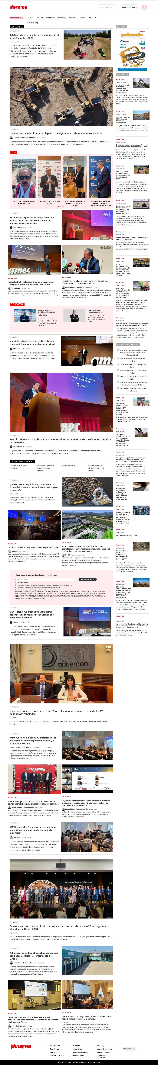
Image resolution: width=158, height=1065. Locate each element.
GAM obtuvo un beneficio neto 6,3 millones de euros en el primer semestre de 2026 (132, 325)
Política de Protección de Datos (48, 590)
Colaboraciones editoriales (102, 1056)
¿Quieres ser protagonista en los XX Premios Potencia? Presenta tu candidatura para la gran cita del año (34, 487)
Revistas (92, 18)
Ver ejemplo (51, 575)
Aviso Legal (33, 590)
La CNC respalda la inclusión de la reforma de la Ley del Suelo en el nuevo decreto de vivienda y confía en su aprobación (123, 517)
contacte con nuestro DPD (45, 596)
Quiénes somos (78, 1055)
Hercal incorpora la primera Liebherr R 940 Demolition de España (132, 239)
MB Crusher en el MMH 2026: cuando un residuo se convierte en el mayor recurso (123, 88)
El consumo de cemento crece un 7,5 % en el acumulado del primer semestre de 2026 (132, 146)
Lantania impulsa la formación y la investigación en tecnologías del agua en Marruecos (123, 209)
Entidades (82, 18)
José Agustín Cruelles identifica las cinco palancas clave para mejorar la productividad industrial (31, 283)
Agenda (72, 18)
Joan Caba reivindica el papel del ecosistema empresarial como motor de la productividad (32, 343)
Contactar (77, 1046)
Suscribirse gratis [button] (129, 7)
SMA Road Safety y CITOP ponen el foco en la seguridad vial (123, 120)
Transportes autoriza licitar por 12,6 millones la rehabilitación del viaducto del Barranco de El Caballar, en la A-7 (123, 440)
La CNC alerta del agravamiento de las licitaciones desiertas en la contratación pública (85, 282)
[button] (108, 182)
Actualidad (30, 18)
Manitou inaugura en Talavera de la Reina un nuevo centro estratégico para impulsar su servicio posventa (33, 802)
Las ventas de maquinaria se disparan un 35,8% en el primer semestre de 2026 (56, 133)
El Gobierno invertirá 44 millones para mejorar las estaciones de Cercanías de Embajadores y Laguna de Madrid (122, 495)
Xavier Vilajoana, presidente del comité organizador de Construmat (46, 313)
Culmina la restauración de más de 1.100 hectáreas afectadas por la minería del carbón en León (123, 409)
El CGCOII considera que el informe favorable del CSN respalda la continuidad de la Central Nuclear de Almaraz (123, 269)
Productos (50, 18)
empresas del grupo (38, 595)
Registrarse (54, 1049)
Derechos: (63, 595)
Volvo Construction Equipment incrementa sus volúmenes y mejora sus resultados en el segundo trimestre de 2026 (132, 626)
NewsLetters (55, 1052)
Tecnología (62, 18)
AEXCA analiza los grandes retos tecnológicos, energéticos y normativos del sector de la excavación (33, 830)
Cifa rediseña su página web (126, 536)
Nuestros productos (80, 1052)
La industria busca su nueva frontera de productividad (33, 547)
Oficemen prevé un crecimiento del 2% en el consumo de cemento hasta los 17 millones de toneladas (56, 712)
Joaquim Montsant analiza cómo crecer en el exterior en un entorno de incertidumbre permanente (60, 441)
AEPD (16, 598)
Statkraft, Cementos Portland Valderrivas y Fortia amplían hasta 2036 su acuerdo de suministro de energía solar (123, 592)
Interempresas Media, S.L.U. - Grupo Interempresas (82, 1062)
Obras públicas (16, 18)
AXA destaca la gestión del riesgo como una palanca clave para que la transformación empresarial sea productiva (32, 220)
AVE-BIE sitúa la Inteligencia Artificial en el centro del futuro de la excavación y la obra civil (86, 1017)
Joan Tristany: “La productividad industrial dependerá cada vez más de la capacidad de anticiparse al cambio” (32, 614)
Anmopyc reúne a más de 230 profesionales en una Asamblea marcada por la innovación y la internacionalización (33, 740)
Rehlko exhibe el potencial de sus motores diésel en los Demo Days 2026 (123, 175)
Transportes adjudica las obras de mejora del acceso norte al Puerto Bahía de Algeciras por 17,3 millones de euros (131, 459)
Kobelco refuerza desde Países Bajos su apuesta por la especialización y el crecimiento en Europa (34, 956)
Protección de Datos (104, 1049)
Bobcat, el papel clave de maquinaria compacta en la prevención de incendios (122, 555)
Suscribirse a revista (57, 1055)
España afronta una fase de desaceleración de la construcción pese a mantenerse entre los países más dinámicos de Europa (33, 1019)
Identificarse (55, 1046)
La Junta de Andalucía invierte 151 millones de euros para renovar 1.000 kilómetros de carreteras (123, 292)
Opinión (40, 18)
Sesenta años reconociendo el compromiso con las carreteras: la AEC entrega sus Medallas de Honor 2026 (58, 928)
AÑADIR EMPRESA (128, 1049)
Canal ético (77, 1049)
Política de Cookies (104, 1052)
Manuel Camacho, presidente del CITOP (95, 311)
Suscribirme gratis (87, 579)
